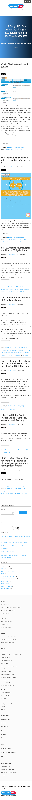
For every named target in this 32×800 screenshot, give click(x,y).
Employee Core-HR (5, 657)
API (1, 738)
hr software (25, 355)
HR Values (9, 241)
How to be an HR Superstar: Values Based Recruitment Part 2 (16, 160)
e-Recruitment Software (11, 149)
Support (3, 706)
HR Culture (22, 241)
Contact (3, 633)
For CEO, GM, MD (5, 695)
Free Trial (3, 723)
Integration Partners (6, 748)
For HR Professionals (6, 692)
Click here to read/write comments (15, 147)
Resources (3, 734)
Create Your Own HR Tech (7, 685)
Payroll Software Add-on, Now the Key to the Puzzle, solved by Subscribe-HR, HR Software (15, 363)
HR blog (22, 291)
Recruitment (21, 149)
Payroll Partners (5, 668)
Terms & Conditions (18, 786)
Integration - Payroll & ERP (7, 674)
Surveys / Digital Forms (6, 682)
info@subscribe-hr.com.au (7, 642)
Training (3, 709)
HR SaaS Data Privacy (23, 352)
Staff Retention (9, 239)
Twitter (23, 449)
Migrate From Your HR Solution (8, 752)
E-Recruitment (26, 350)
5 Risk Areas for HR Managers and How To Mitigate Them (15, 249)
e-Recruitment (4, 652)
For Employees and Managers (8, 703)
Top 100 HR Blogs (5, 291)
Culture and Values (18, 239)
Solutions (3, 648)
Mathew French (11, 71)
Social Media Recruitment (10, 352)
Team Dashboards (5, 663)
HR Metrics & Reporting (6, 680)
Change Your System (6, 671)
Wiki (2, 788)
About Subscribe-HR (6, 763)
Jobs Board (18, 449)
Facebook (12, 449)
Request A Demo (4, 726)
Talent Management (10, 286)
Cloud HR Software (8, 586)
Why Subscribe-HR (5, 766)
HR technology (22, 493)
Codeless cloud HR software (10, 571)
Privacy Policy (26, 786)
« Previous (3, 501)
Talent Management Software (14, 350)
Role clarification (17, 491)
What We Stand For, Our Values (8, 772)
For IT (2, 701)
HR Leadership (12, 289)
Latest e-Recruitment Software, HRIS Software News (16, 298)
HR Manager (19, 286)
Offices (3, 601)
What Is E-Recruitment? (8, 551)
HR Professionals (24, 406)
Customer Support (5, 719)
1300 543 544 (12, 639)
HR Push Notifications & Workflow (9, 677)
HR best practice (25, 275)
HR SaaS (7, 347)
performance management (12, 488)
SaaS (2, 352)
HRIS (11, 347)
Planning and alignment (7, 491)
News (2, 756)
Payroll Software (5, 409)
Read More (5, 143)
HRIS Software (6, 583)
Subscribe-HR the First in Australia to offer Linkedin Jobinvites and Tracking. (14, 418)
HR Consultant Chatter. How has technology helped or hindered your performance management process (15, 462)
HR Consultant (23, 488)
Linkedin (7, 449)
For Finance (4, 698)
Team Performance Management (9, 666)
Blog (2, 730)
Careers (3, 775)
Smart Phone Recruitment (14, 355)
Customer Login (5, 715)
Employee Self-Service (6, 660)
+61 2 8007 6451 (12, 637)
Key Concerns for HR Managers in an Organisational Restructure (15, 547)
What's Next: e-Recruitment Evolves (14, 65)
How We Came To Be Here (7, 769)
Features (3, 689)
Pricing (3, 745)
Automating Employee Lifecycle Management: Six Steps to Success (15, 556)
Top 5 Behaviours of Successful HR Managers (14, 542)
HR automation (6, 588)
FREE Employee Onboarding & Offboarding (11, 654)
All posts (7, 501)
